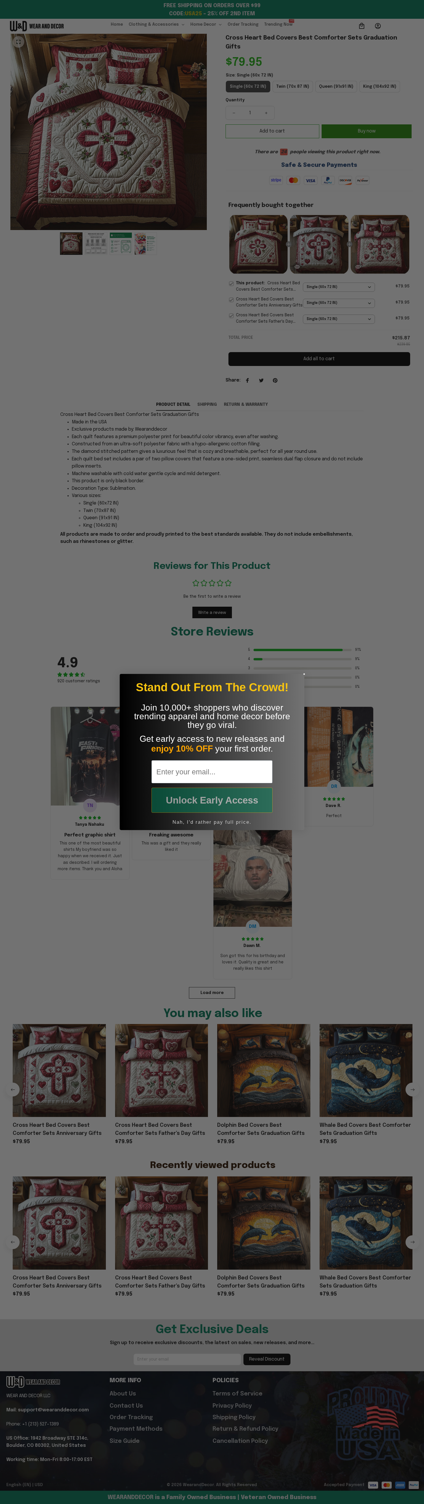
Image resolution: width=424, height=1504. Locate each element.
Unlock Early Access (212, 800)
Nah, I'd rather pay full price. (212, 822)
